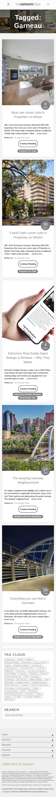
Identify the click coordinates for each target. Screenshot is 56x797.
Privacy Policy (49, 789)
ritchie (23, 691)
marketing (9, 679)
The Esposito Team (22, 138)
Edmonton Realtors (36, 789)
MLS (47, 679)
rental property (11, 691)
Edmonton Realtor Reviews (27, 394)
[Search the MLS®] (8, 4)
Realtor (36, 688)
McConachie (21, 679)
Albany (20, 659)
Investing (35, 676)
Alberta (30, 659)
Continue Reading (28, 143)
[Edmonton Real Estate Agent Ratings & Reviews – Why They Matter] (28, 313)
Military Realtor (36, 679)
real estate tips (23, 688)
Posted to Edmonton (40, 685)
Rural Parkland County (13, 694)
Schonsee (29, 694)
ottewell (25, 685)
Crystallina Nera (27, 668)
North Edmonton (12, 685)
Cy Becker (41, 668)
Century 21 (36, 665)
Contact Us (7, 792)
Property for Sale (27, 151)
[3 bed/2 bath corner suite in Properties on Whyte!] (28, 193)
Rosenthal (32, 691)
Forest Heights (10, 674)
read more (42, 133)
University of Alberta (32, 697)
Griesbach (33, 674)
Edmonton (20, 671)
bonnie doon (27, 662)
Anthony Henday (12, 662)
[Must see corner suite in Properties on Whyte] (28, 72)
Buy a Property (41, 662)
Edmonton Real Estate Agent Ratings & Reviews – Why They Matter (28, 358)
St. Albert (17, 697)
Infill (26, 677)
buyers (8, 665)
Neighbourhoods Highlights (28, 516)
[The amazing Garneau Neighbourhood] (28, 438)
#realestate (9, 659)
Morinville (9, 682)
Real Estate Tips (28, 398)
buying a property (21, 665)
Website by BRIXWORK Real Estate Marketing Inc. (30, 792)
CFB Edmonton (11, 668)
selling (7, 697)
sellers (39, 694)
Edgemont (9, 671)
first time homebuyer (36, 671)
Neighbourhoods (39, 682)
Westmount (9, 700)
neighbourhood (23, 682)
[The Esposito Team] (28, 7)
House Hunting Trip (13, 676)
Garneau (23, 674)
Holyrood (44, 674)
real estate (9, 688)
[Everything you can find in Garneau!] (28, 558)
